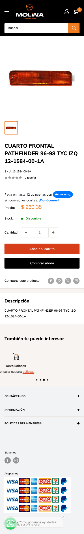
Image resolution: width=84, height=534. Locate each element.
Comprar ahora (42, 263)
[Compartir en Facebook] (51, 280)
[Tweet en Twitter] (68, 280)
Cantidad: (11, 232)
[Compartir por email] (76, 280)
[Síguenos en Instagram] (16, 460)
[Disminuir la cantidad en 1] (26, 232)
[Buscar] (74, 28)
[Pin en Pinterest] (59, 280)
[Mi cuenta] (67, 11)
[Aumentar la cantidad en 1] (53, 232)
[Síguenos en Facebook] (7, 460)
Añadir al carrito (42, 249)
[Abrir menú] (6, 11)
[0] (76, 11)
